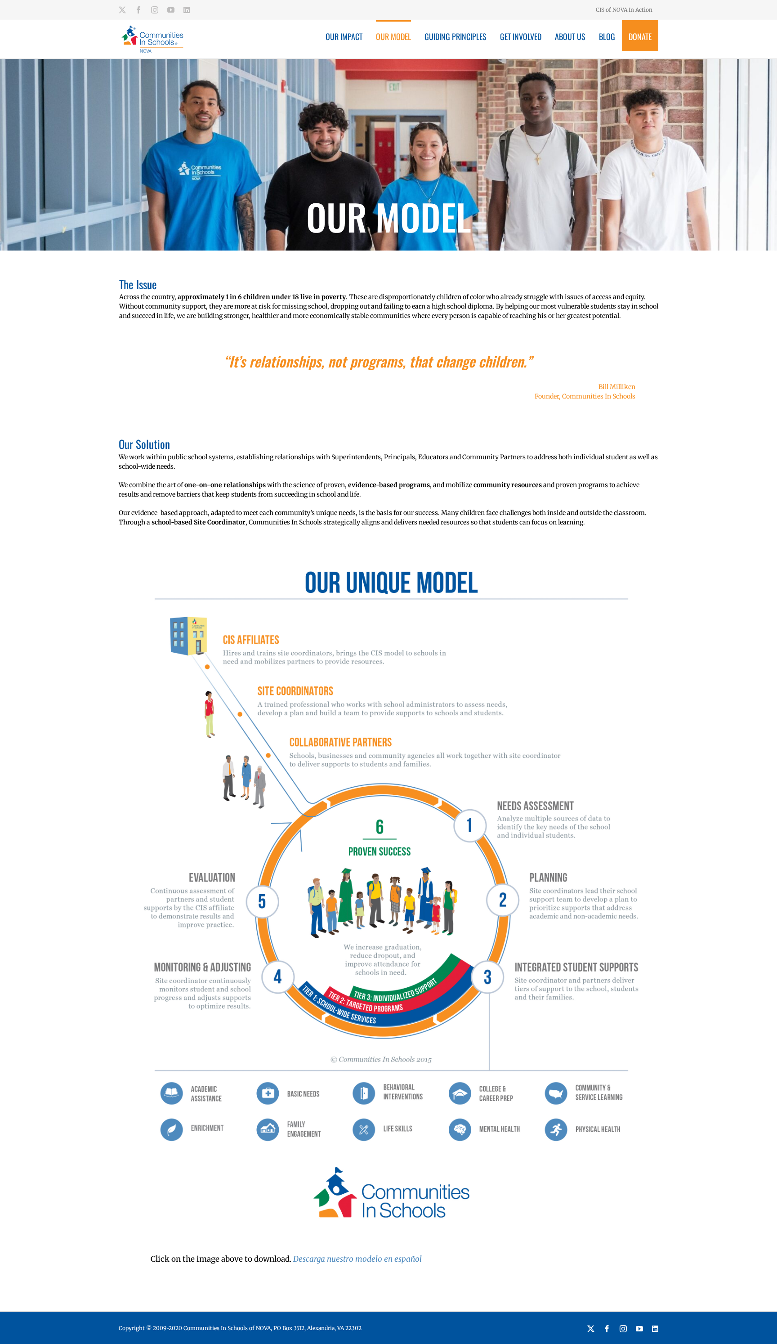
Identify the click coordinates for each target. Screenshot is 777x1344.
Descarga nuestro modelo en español (357, 1259)
